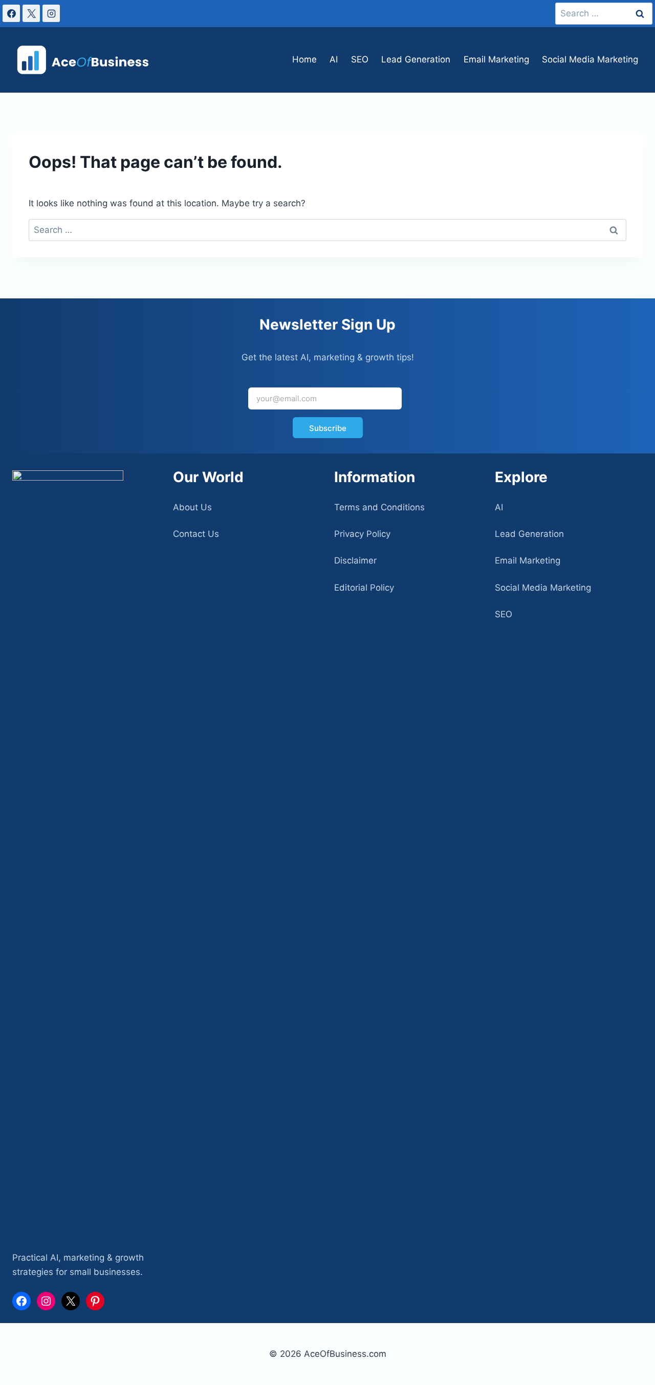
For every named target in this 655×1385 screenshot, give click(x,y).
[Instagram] (51, 13)
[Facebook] (11, 13)
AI (334, 59)
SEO (359, 59)
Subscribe (327, 428)
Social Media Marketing (590, 59)
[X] (31, 13)
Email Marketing (496, 59)
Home (304, 59)
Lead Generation (415, 59)
